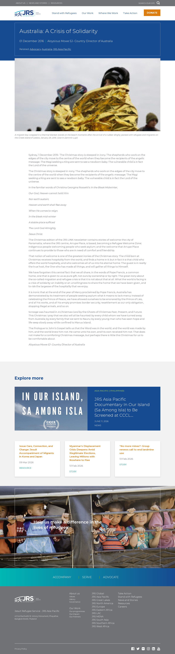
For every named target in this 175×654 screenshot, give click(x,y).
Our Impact (74, 614)
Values (72, 596)
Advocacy (35, 49)
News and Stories (38, 3)
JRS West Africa (100, 626)
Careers (122, 606)
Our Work (87, 13)
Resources (56, 3)
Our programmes (77, 611)
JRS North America (102, 603)
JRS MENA (97, 616)
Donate (152, 12)
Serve (87, 577)
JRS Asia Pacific (62, 49)
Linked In (153, 648)
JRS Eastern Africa (102, 610)
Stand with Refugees (64, 13)
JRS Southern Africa (103, 623)
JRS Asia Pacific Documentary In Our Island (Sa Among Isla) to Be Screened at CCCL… (122, 407)
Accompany (62, 577)
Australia (47, 49)
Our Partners (75, 617)
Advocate (111, 577)
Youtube (158, 648)
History (72, 599)
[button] (158, 3)
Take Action (130, 13)
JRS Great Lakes (101, 600)
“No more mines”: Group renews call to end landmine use (136, 449)
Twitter (138, 648)
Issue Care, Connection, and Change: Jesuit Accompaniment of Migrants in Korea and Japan (36, 451)
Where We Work (108, 13)
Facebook (133, 648)
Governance (74, 602)
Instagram (148, 648)
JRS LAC (96, 613)
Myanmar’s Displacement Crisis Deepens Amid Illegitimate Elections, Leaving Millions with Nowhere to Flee (84, 453)
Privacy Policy (21, 649)
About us (20, 3)
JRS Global (98, 593)
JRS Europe (98, 606)
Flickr (143, 648)
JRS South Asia (100, 620)
